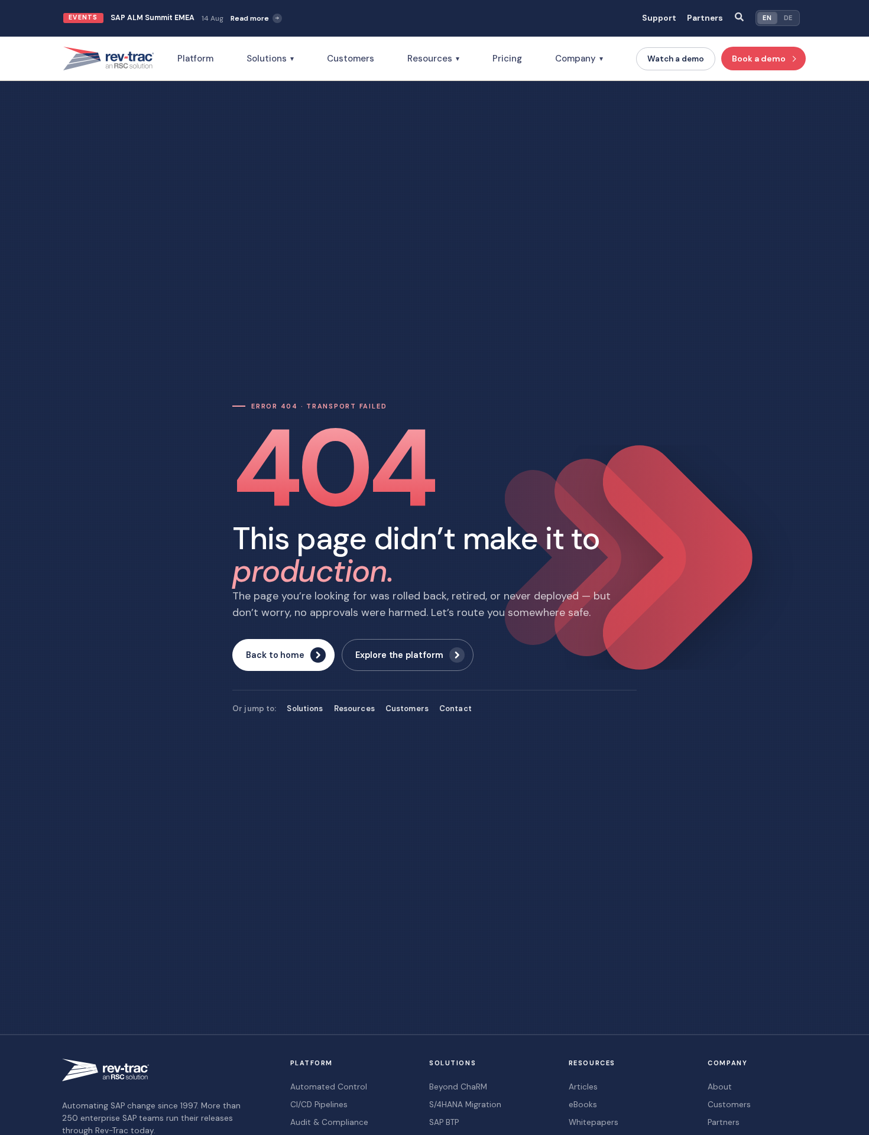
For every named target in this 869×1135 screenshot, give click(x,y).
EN (767, 18)
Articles (583, 1087)
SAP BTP (444, 1122)
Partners (705, 18)
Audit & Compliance (329, 1122)
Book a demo (759, 58)
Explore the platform (399, 655)
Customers (350, 58)
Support (659, 18)
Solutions (270, 58)
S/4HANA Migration (465, 1105)
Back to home (275, 655)
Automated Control (328, 1087)
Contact (455, 708)
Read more (250, 18)
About (720, 1087)
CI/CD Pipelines (319, 1105)
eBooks (583, 1105)
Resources (433, 58)
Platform (195, 58)
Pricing (507, 58)
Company (579, 58)
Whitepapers (593, 1122)
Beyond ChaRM (458, 1087)
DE (788, 18)
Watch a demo (675, 59)
